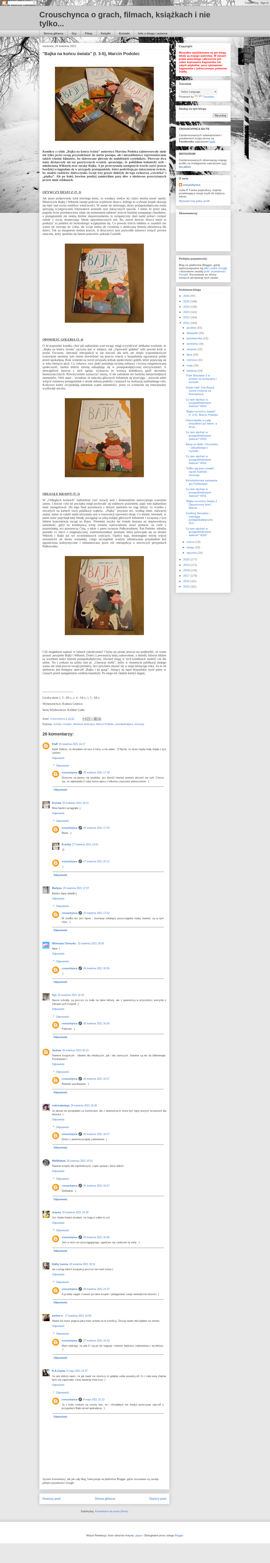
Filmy (88, 33)
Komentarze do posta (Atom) (111, 1511)
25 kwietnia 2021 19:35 (71, 995)
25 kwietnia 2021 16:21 (75, 802)
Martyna (57, 888)
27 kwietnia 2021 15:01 (85, 844)
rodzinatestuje (60, 1105)
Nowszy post (51, 1498)
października (195, 338)
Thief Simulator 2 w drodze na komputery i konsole (201, 379)
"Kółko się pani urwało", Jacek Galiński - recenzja (200, 472)
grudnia (192, 327)
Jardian (56, 1050)
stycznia (192, 552)
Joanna (56, 1212)
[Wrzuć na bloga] (88, 719)
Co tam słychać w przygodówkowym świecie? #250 (198, 532)
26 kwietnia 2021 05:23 (75, 1050)
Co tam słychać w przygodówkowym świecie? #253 (198, 435)
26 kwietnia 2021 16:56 (96, 1023)
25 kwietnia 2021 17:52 (96, 913)
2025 (186, 301)
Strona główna (53, 33)
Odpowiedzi (62, 765)
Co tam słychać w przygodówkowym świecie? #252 (198, 460)
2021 (186, 322)
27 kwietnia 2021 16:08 (78, 1315)
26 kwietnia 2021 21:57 (96, 1289)
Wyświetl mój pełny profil (194, 201)
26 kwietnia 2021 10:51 (80, 1160)
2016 (186, 581)
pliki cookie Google (215, 268)
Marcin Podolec (105, 724)
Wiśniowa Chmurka (64, 943)
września (192, 343)
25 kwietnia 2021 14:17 (72, 744)
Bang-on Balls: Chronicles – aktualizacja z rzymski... (202, 447)
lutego (191, 547)
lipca (190, 354)
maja (190, 365)
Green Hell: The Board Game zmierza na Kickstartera (200, 391)
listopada (193, 333)
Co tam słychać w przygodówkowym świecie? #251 (198, 492)
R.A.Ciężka (58, 1370)
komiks (58, 724)
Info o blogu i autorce (152, 33)
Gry (74, 33)
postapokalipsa (124, 724)
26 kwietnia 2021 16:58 (96, 1237)
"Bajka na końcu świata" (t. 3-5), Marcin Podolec (202, 413)
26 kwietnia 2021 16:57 (96, 1078)
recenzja (139, 724)
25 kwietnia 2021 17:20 (96, 827)
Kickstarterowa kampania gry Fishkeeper (201, 482)
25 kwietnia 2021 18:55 (91, 943)
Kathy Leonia (60, 1264)
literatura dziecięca (84, 724)
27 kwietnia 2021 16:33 (96, 1340)
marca (191, 541)
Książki (105, 33)
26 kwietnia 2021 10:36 (84, 1105)
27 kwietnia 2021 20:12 (96, 861)
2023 (186, 312)
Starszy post (157, 1498)
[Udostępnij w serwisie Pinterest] (99, 719)
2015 (186, 586)
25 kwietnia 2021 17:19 (96, 772)
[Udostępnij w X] (92, 719)
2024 (186, 306)
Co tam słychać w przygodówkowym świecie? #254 (198, 403)
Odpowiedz (58, 758)
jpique (138, 1535)
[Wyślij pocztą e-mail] (84, 719)
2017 (186, 575)
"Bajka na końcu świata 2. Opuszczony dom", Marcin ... (202, 504)
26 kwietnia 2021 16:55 (96, 968)
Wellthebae (58, 1160)
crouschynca (69, 772)
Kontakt (124, 33)
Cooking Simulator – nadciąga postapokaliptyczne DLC (199, 518)
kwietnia (192, 370)
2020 (186, 559)
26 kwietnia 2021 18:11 (82, 1264)
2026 (186, 295)
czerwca (192, 359)
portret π (58, 1315)
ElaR (55, 744)
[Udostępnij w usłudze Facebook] (96, 719)
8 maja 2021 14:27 (77, 1370)
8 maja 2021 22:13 (93, 1399)
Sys (54, 995)
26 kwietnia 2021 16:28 (75, 1212)
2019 (186, 565)
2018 (186, 570)
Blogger (179, 1535)
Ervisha (56, 802)
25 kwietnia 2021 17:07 (76, 888)
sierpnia (192, 349)
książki (67, 724)
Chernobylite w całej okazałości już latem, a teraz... (201, 424)
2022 (186, 317)
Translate (208, 96)
